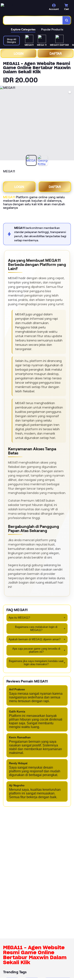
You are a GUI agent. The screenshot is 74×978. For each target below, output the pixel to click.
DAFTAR (56, 53)
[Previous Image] (3, 123)
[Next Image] (70, 123)
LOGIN (18, 53)
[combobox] (33, 20)
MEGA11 (9, 197)
